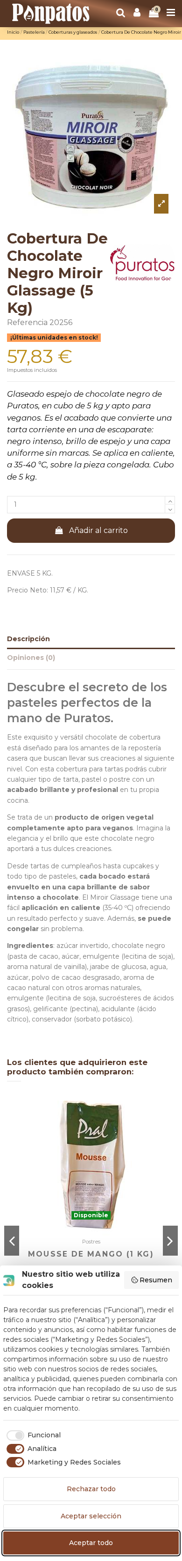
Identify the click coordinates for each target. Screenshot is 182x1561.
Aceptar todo (91, 1543)
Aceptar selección (91, 1516)
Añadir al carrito (98, 530)
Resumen (156, 1280)
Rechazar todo (91, 1489)
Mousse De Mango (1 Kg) (91, 1254)
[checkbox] (32, 1435)
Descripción (28, 639)
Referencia (27, 322)
